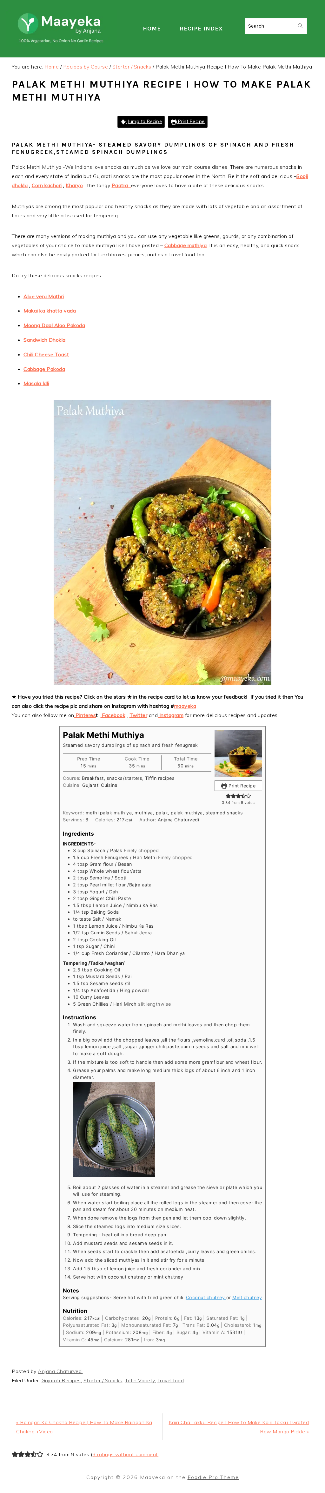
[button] (228, 796)
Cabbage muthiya (185, 245)
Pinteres (85, 715)
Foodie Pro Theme (213, 1477)
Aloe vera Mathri (43, 296)
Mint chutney (247, 1297)
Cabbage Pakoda (44, 369)
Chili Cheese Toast (46, 354)
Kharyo (74, 185)
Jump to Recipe (144, 121)
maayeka (185, 706)
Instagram (170, 715)
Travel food (170, 1380)
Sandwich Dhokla (44, 340)
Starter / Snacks (103, 1380)
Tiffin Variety (140, 1380)
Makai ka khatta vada (50, 310)
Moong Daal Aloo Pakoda (54, 325)
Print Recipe (190, 121)
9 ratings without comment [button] (125, 1454)
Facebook (113, 715)
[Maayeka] (61, 46)
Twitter (138, 715)
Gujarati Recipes (61, 1380)
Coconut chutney (206, 1297)
